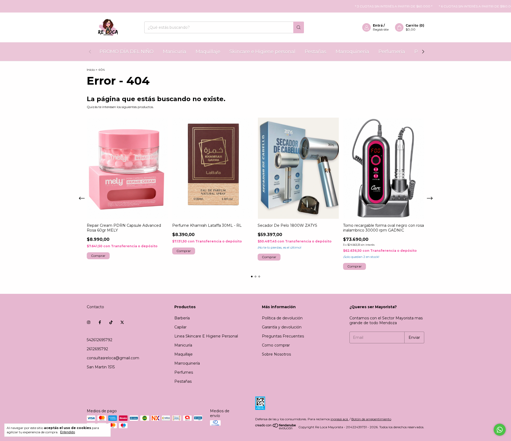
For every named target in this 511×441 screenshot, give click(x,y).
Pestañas (316, 52)
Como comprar (276, 345)
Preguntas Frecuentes (283, 336)
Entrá (378, 25)
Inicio (91, 70)
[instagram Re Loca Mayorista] (88, 322)
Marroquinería (352, 52)
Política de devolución (282, 318)
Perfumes (183, 372)
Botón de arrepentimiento (371, 419)
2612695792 (97, 349)
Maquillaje (208, 52)
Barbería (182, 318)
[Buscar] (298, 27)
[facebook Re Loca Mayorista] (100, 322)
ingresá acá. (340, 419)
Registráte (381, 29)
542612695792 (99, 339)
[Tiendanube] (275, 428)
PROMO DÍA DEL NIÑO (127, 52)
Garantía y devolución (282, 327)
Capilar (180, 327)
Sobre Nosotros (276, 354)
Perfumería (391, 52)
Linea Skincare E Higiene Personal (206, 336)
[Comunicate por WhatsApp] (500, 430)
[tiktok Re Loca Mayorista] (111, 322)
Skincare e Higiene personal (262, 52)
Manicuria (174, 52)
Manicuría (183, 345)
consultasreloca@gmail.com (113, 358)
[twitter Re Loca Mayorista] (122, 322)
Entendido (67, 432)
